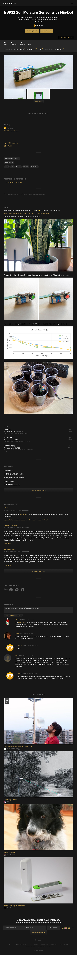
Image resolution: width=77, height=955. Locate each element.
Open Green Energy (13, 749)
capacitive (34, 167)
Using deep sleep (9, 549)
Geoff (16, 655)
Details (16, 49)
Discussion (59, 49)
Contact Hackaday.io (22, 945)
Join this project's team (11, 131)
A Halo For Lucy (9, 852)
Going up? (39, 940)
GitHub (6, 507)
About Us (11, 945)
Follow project (32, 31)
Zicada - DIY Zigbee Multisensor (14, 905)
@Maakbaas (22, 622)
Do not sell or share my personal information (38, 947)
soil (12, 167)
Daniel (17, 633)
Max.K (9, 908)
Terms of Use (44, 945)
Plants (18, 167)
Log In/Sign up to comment (13, 615)
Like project (47, 31)
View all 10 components (38, 490)
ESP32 (7, 167)
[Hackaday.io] (9, 3)
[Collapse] (16, 505)
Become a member (22, 922)
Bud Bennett (11, 855)
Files (22, 49)
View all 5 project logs (38, 571)
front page (23, 514)
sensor (25, 167)
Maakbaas (39, 25)
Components (31, 49)
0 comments (25, 510)
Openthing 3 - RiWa (10, 799)
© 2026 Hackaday (38, 950)
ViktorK (17, 619)
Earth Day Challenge (15, 182)
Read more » (8, 543)
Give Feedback (34, 945)
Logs (41, 49)
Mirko (8, 802)
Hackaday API (64, 945)
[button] (72, 3)
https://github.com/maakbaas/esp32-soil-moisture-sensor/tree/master (26, 213)
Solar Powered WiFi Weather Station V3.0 (18, 746)
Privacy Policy (54, 945)
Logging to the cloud (10, 525)
